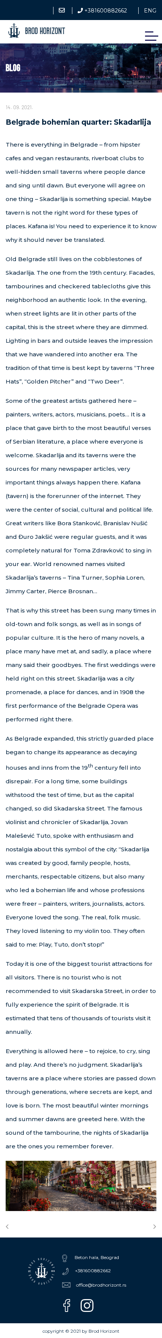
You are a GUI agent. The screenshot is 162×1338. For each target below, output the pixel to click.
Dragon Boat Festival (153, 1226)
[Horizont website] (41, 1271)
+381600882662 (105, 10)
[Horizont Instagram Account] (90, 1305)
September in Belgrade (8, 1226)
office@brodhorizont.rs (62, 17)
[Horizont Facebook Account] (68, 1305)
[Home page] (37, 30)
